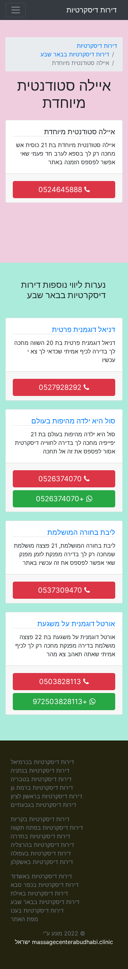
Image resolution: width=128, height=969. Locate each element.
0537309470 (61, 590)
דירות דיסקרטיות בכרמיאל (42, 761)
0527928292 (61, 387)
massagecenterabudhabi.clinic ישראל (64, 941)
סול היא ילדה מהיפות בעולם (73, 421)
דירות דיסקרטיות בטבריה (41, 779)
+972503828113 (61, 701)
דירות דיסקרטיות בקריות (40, 819)
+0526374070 (61, 498)
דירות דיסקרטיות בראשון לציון (46, 796)
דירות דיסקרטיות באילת (39, 893)
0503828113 (61, 681)
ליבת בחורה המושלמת (81, 532)
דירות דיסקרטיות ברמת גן (42, 787)
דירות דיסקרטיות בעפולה (41, 853)
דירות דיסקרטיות (91, 10)
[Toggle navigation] (16, 10)
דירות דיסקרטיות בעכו (37, 910)
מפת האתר (24, 919)
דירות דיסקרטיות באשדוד (41, 876)
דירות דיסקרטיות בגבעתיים (43, 804)
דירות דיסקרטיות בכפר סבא (45, 884)
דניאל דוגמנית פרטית (83, 329)
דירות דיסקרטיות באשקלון (42, 861)
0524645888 (61, 189)
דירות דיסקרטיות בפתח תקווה (47, 827)
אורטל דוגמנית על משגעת (76, 623)
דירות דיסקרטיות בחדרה (40, 836)
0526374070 (61, 479)
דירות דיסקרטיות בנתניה (40, 770)
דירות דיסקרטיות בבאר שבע (75, 54)
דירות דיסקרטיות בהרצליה (42, 844)
